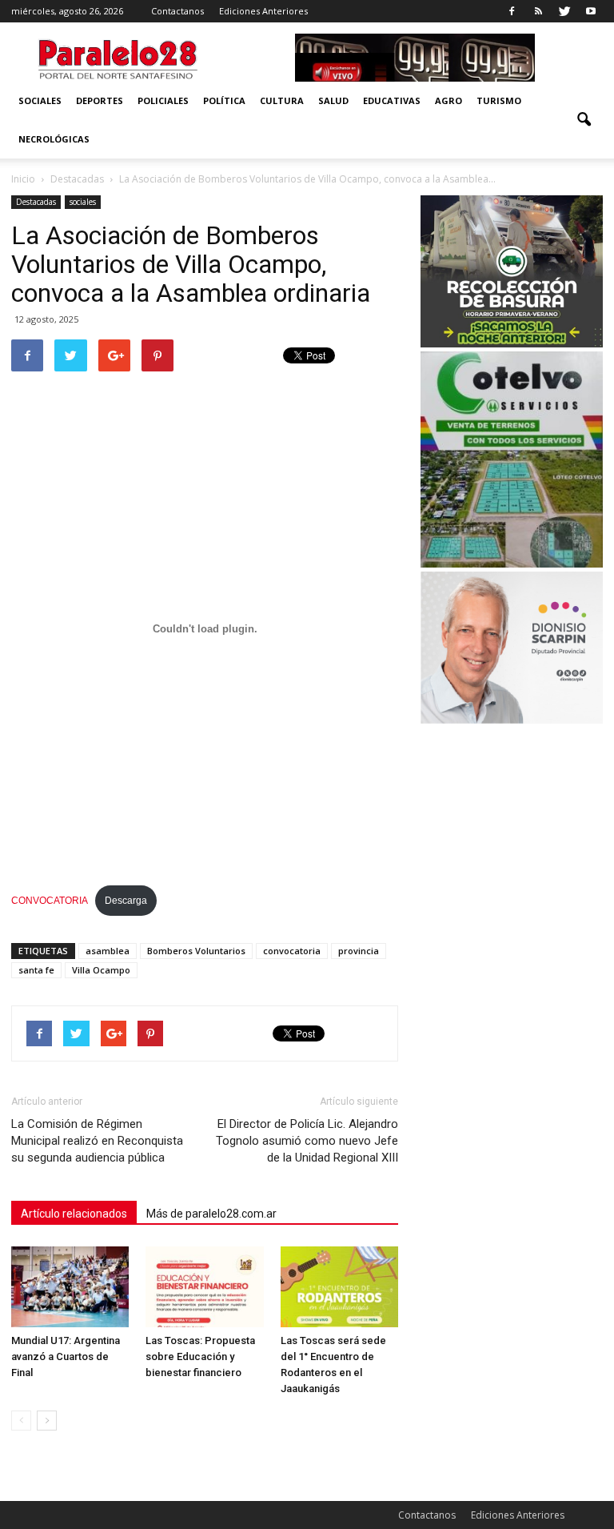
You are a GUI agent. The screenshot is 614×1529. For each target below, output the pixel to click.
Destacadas (36, 201)
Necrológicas (54, 139)
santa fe (36, 970)
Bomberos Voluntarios (196, 951)
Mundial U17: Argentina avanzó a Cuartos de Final (65, 1356)
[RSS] (538, 11)
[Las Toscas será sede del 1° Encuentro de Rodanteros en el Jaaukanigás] (339, 1286)
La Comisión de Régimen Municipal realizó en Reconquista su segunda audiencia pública (97, 1141)
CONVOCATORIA (49, 900)
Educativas (392, 100)
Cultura (282, 100)
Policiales (163, 100)
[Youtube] (591, 11)
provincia (358, 951)
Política (224, 100)
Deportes (99, 100)
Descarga (126, 900)
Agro (448, 100)
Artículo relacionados (74, 1213)
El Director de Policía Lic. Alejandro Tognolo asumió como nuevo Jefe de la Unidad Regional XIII (307, 1141)
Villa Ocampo (101, 970)
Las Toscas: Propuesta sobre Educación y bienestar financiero (200, 1356)
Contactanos (177, 11)
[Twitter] (564, 11)
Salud (333, 100)
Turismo (498, 100)
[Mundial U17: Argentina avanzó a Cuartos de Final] (70, 1286)
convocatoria (292, 951)
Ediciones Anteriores (263, 11)
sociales (40, 100)
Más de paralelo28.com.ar (211, 1213)
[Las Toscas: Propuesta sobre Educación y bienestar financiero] (204, 1286)
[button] (583, 120)
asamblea (108, 951)
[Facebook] (512, 11)
